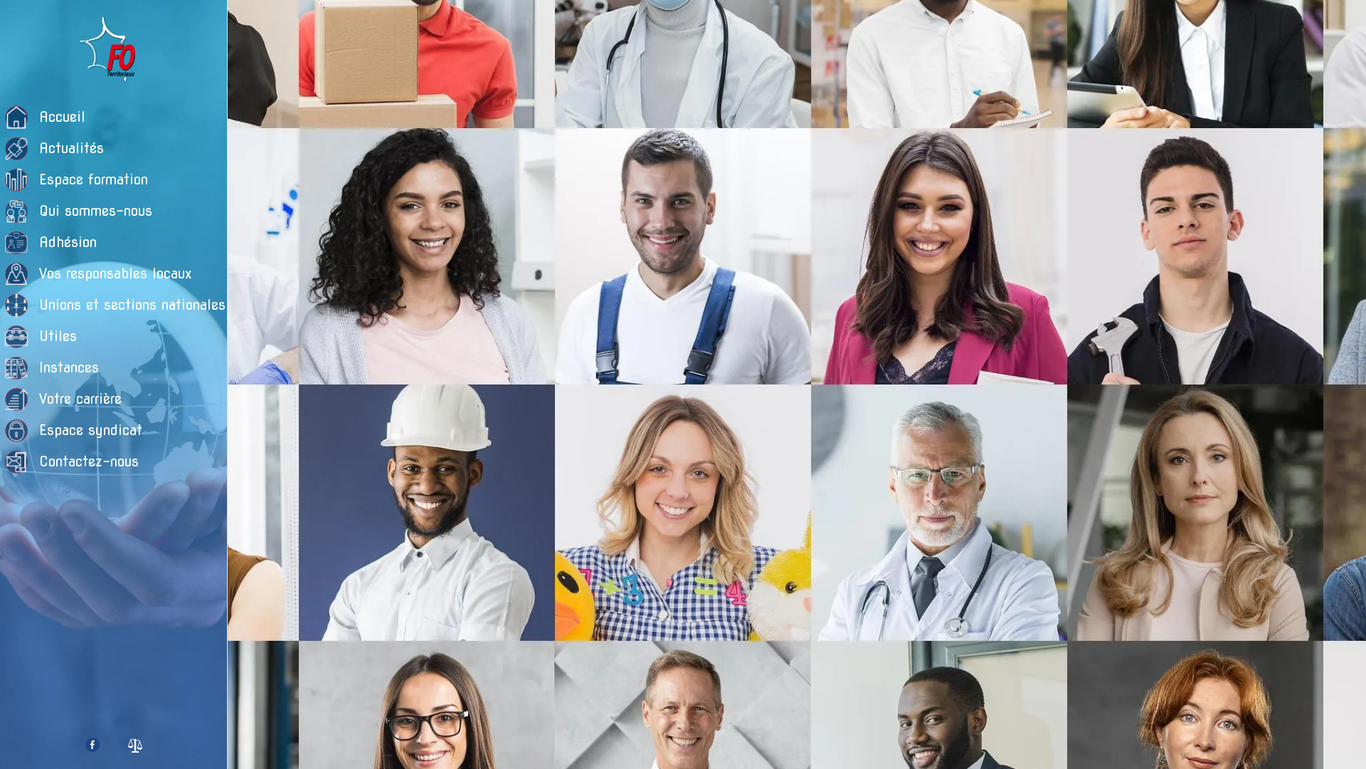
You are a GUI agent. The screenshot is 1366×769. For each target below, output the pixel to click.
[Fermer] (256, 22)
